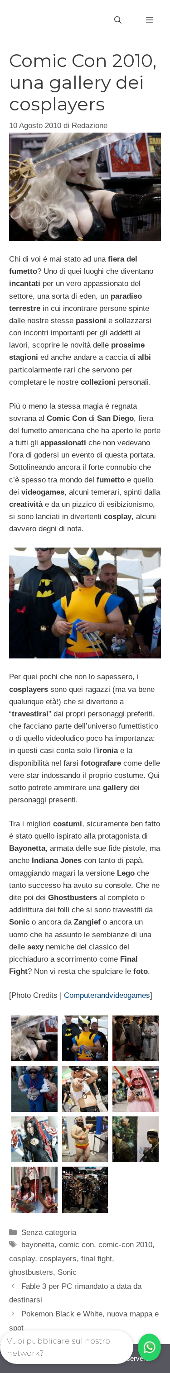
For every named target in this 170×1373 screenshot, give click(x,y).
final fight (96, 1258)
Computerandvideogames (107, 995)
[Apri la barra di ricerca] (118, 20)
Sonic (67, 1272)
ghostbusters (31, 1272)
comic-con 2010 (125, 1244)
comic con (76, 1244)
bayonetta (37, 1244)
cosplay (22, 1258)
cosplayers (58, 1258)
